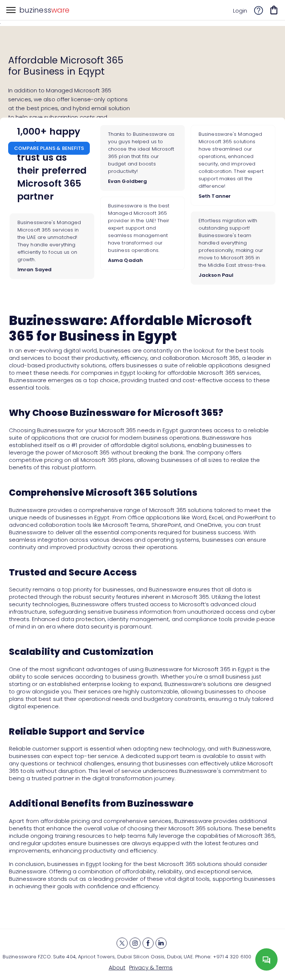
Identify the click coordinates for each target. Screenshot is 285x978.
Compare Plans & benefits (49, 148)
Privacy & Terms (151, 967)
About (117, 967)
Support (258, 12)
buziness (44, 10)
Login (240, 10)
